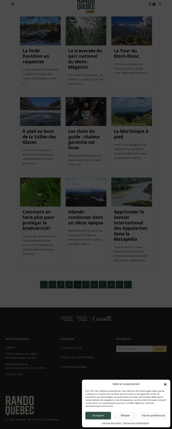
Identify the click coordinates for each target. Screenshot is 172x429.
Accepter (98, 415)
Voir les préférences (153, 415)
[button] (165, 384)
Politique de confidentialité (136, 423)
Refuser (125, 415)
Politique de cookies (111, 423)
